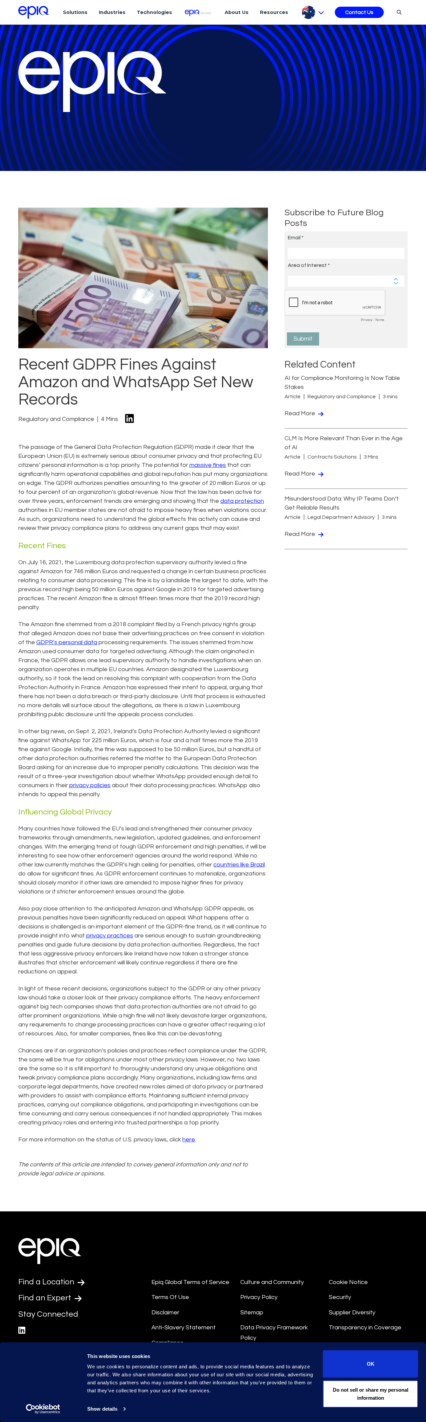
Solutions (75, 12)
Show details (102, 1409)
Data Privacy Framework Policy (274, 1332)
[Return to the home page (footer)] (33, 12)
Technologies (154, 12)
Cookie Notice (348, 1282)
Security (340, 1297)
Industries (112, 12)
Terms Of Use (170, 1297)
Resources (274, 12)
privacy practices (109, 935)
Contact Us (359, 12)
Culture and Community (272, 1282)
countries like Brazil (239, 864)
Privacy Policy (259, 1297)
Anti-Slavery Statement (183, 1327)
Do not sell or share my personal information (370, 1393)
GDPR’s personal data (66, 642)
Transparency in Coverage (365, 1327)
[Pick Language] (313, 12)
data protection (242, 501)
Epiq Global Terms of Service (190, 1282)
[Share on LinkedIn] (129, 419)
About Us (237, 12)
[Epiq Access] (198, 12)
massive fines (207, 465)
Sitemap (251, 1312)
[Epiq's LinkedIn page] (21, 1330)
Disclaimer (165, 1312)
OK (370, 1364)
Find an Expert (45, 1298)
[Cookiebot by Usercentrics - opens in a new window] (43, 1409)
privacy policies (89, 785)
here (188, 1139)
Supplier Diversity (352, 1312)
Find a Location (47, 1282)
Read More (301, 413)
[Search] (398, 12)
